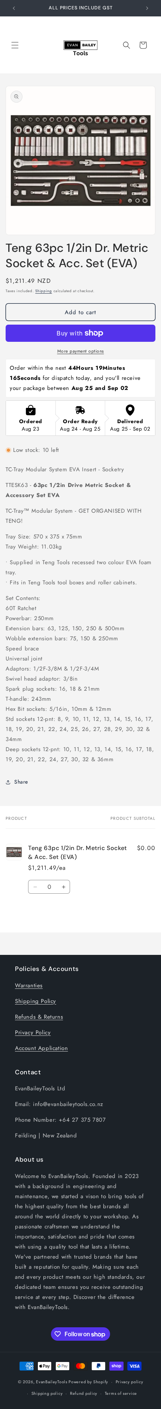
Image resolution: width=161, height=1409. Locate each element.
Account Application (41, 1048)
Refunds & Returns (39, 1017)
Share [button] (21, 781)
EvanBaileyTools (51, 1382)
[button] (15, 45)
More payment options (80, 351)
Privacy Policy (33, 1032)
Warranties (29, 985)
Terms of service (121, 1393)
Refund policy (83, 1393)
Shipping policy (47, 1393)
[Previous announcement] (14, 8)
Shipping (43, 291)
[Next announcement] (147, 8)
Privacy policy (129, 1382)
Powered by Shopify (88, 1382)
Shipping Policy (35, 1001)
